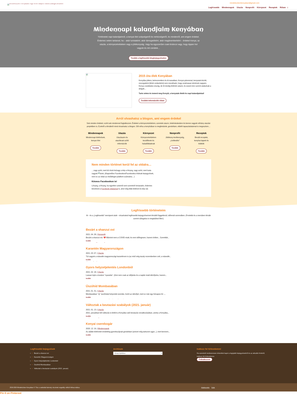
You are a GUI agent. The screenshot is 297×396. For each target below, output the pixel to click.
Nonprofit (249, 8)
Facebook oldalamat (109, 189)
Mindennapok (228, 8)
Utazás (240, 8)
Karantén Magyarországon (104, 248)
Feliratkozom (204, 359)
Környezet (261, 8)
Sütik (213, 387)
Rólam (283, 8)
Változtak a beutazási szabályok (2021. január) (118, 305)
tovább (88, 241)
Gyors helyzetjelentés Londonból (109, 267)
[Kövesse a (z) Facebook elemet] (265, 3)
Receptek (273, 8)
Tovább (95, 148)
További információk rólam (152, 101)
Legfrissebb (213, 8)
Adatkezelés (205, 387)
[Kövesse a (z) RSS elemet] (269, 3)
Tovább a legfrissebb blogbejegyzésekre (148, 58)
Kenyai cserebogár (99, 323)
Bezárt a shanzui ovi (100, 229)
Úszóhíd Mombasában (102, 286)
